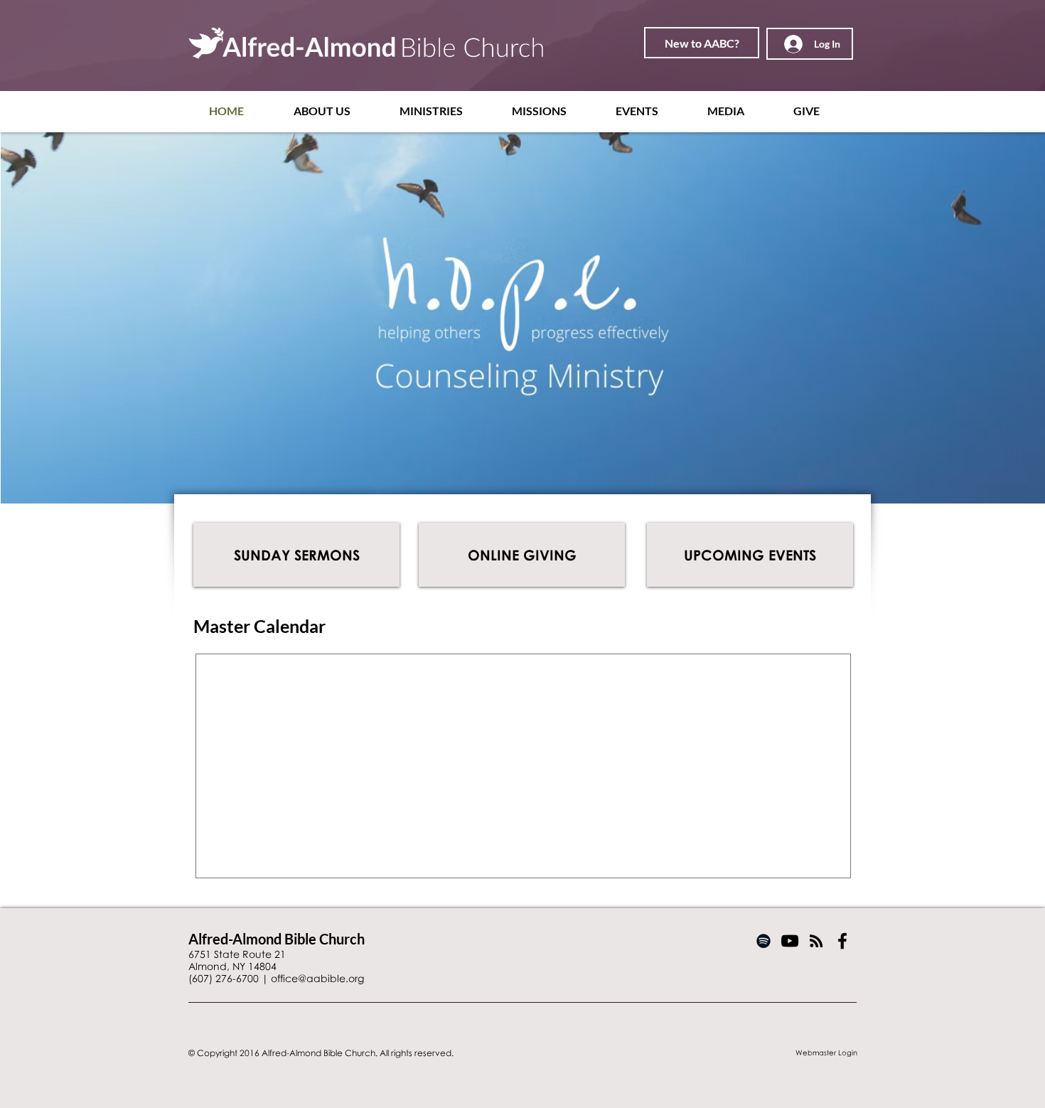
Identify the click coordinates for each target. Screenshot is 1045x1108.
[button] (336, 110)
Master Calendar (259, 625)
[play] (1015, 491)
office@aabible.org (317, 978)
